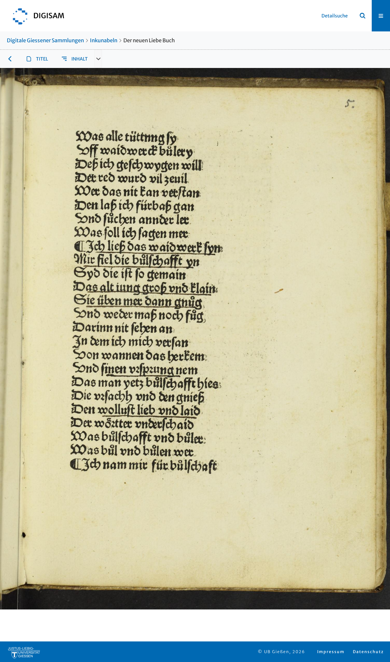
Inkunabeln (103, 40)
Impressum (331, 651)
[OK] (362, 15)
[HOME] (35, 15)
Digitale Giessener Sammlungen (45, 40)
